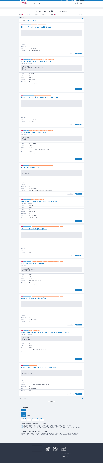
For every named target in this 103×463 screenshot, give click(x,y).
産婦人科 (28, 427)
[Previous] (8, 7)
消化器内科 (30, 425)
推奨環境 (56, 461)
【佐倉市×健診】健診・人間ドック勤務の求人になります (36, 61)
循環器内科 (35, 425)
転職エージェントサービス (64, 447)
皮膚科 (31, 427)
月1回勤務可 (65, 434)
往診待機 (50, 433)
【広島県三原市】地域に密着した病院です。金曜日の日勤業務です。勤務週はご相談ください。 (47, 332)
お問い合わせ (65, 461)
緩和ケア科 (68, 427)
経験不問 (56, 434)
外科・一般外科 (25, 426)
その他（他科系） (78, 427)
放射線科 (52, 427)
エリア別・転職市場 (55, 448)
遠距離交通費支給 (42, 434)
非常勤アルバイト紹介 (63, 448)
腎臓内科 (64, 425)
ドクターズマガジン (55, 450)
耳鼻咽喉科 (44, 427)
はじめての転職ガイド (55, 447)
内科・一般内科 (25, 425)
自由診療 (57, 433)
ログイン (80, 0)
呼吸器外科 (47, 426)
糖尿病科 (60, 425)
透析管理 (35, 433)
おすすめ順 (34, 20)
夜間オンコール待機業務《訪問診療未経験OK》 (34, 229)
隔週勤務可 (60, 434)
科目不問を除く (23, 434)
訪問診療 (31, 433)
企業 (41, 435)
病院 (31, 435)
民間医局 (24, 3)
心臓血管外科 (52, 426)
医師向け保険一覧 (48, 448)
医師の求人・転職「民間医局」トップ (66, 453)
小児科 (37, 427)
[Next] (95, 7)
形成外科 (43, 426)
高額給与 (28, 434)
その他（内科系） (69, 425)
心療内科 (47, 425)
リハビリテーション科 (58, 427)
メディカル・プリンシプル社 (64, 456)
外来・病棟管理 (23, 433)
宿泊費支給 (37, 434)
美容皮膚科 (72, 427)
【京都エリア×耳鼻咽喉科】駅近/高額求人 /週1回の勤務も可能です (39, 97)
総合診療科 (55, 425)
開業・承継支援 (47, 449)
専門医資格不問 (75, 434)
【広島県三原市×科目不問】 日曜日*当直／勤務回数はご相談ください (40, 367)
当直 (46, 435)
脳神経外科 (34, 426)
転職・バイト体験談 (55, 449)
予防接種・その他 (70, 433)
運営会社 (44, 461)
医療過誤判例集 (54, 451)
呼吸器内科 (43, 425)
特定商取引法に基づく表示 (60, 461)
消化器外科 (38, 426)
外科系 (22, 426)
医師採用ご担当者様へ (74, 0)
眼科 (34, 427)
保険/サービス (54, 3)
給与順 (31, 20)
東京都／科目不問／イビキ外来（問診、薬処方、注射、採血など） (39, 201)
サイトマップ (69, 461)
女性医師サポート (63, 449)
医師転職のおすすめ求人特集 (64, 451)
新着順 (28, 20)
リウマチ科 (51, 425)
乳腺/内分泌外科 (57, 426)
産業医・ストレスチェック (63, 433)
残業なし (47, 434)
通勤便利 (28, 435)
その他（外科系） (63, 426)
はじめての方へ (49, 3)
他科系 (22, 427)
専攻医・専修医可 (23, 435)
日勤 (44, 435)
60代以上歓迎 (52, 434)
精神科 (41, 427)
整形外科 (30, 426)
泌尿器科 (48, 427)
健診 (38, 433)
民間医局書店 (47, 450)
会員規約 (53, 461)
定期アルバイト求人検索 (29, 5)
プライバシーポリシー (48, 461)
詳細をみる (78, 53)
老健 (38, 435)
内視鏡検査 (42, 433)
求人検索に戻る (52, 401)
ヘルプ (61, 0)
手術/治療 (46, 433)
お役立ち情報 (43, 3)
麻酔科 (24, 427)
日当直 (49, 435)
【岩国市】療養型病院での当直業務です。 (32, 167)
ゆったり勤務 (32, 434)
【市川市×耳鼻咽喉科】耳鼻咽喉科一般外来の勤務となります (38, 27)
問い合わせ (67, 0)
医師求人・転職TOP (23, 5)
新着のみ (75, 433)
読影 (53, 433)
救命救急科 (63, 427)
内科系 (22, 425)
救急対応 (28, 433)
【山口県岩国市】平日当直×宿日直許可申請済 (33, 132)
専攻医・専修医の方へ (63, 450)
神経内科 (39, 425)
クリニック (35, 435)
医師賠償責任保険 (48, 447)
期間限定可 (69, 434)
